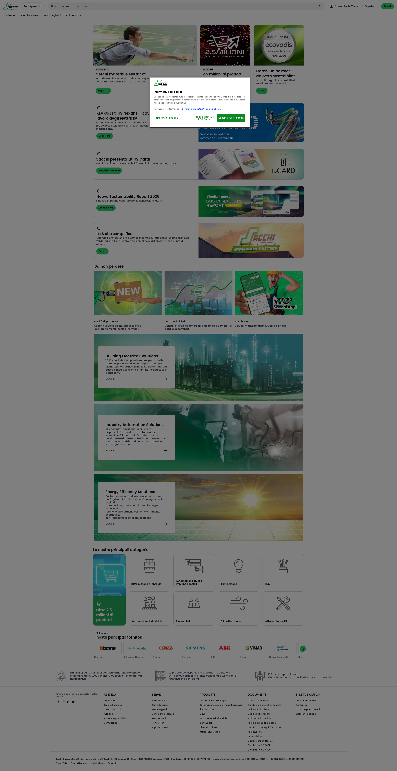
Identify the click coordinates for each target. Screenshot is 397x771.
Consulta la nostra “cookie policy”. (201, 108)
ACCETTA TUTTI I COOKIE (231, 118)
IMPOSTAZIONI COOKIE (167, 118)
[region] (199, 102)
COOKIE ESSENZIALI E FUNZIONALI (204, 118)
